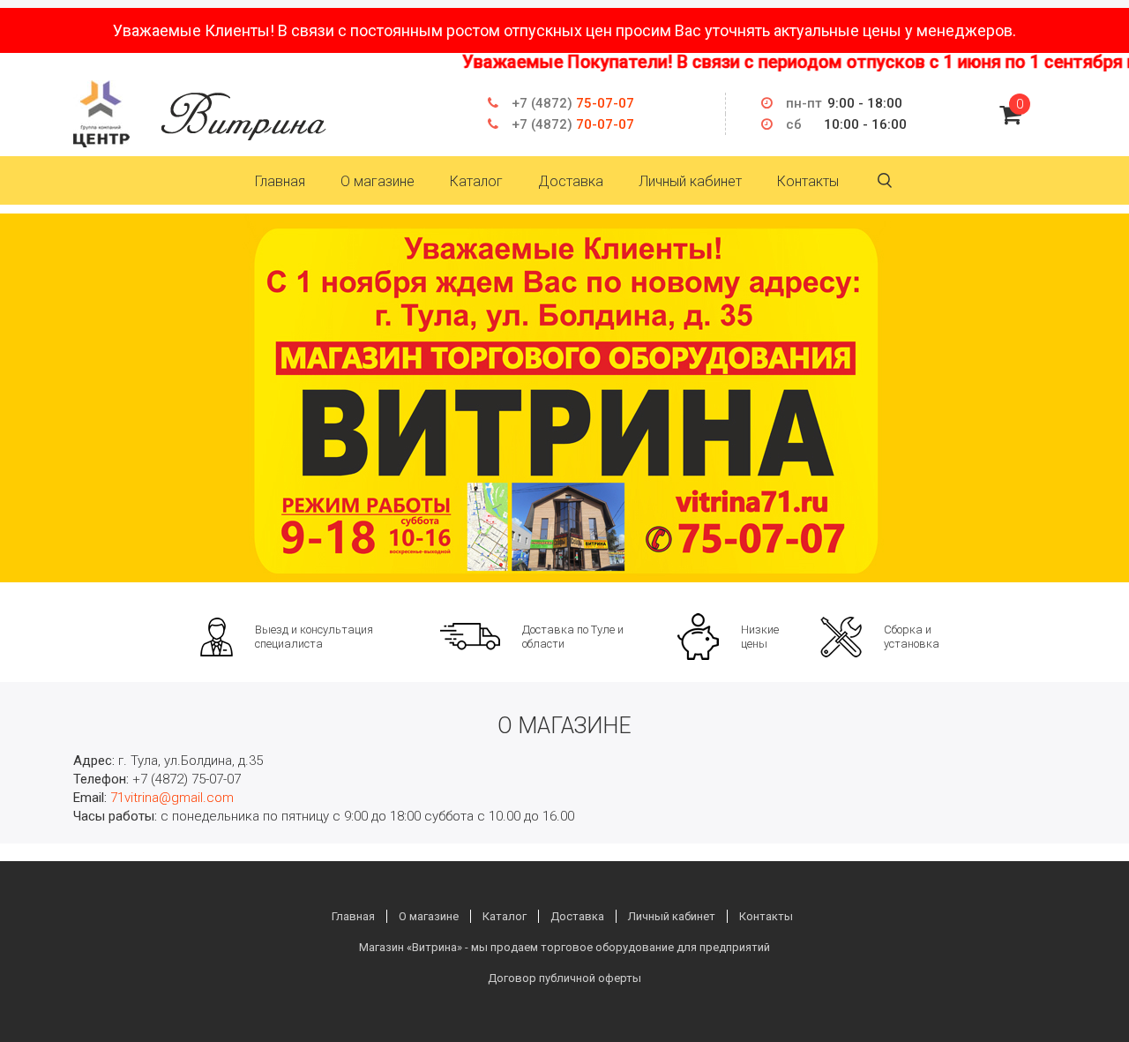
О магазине (377, 181)
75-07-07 (573, 103)
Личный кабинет (690, 181)
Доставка (570, 181)
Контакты (808, 181)
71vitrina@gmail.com (172, 798)
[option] (564, 398)
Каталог (476, 181)
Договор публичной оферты (564, 978)
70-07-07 (573, 124)
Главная (280, 181)
